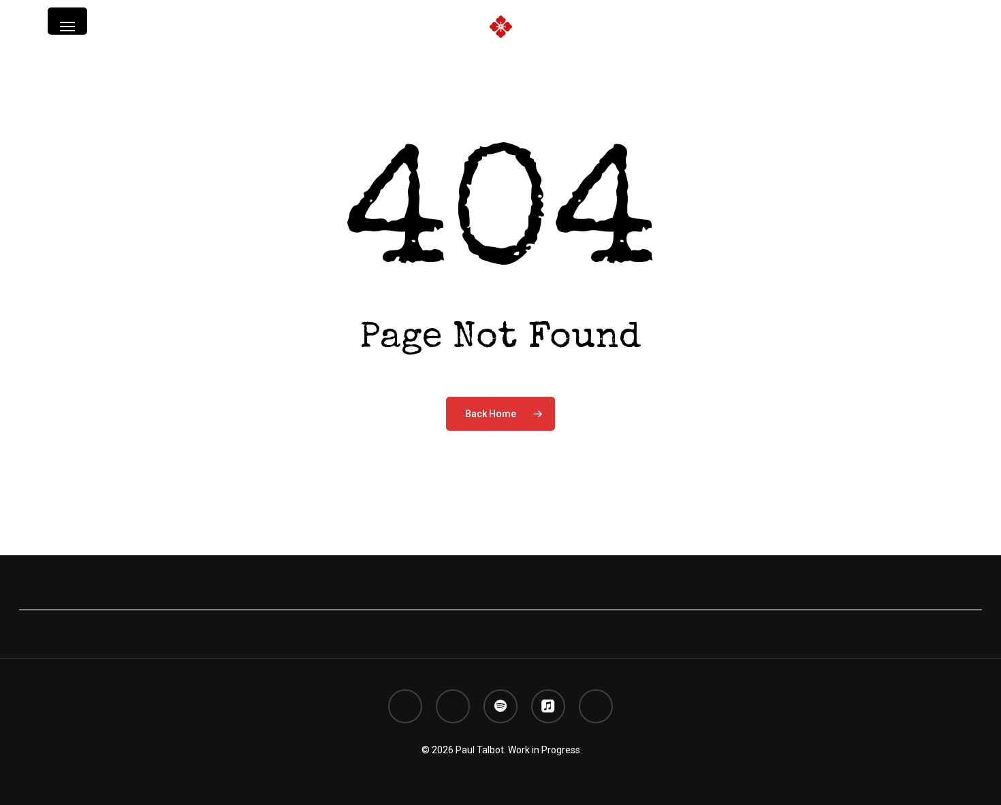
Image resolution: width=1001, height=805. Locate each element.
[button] (67, 27)
